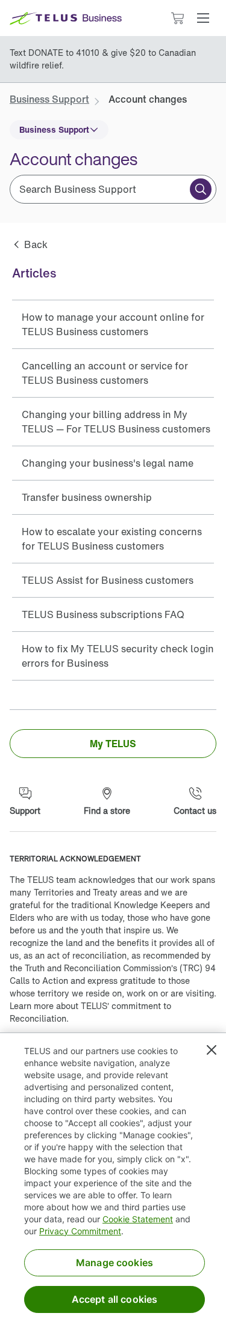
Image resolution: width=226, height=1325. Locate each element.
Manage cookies (114, 1263)
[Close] (211, 1050)
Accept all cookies (115, 1299)
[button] (203, 18)
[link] (49, 99)
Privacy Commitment (80, 1231)
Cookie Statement (137, 1219)
